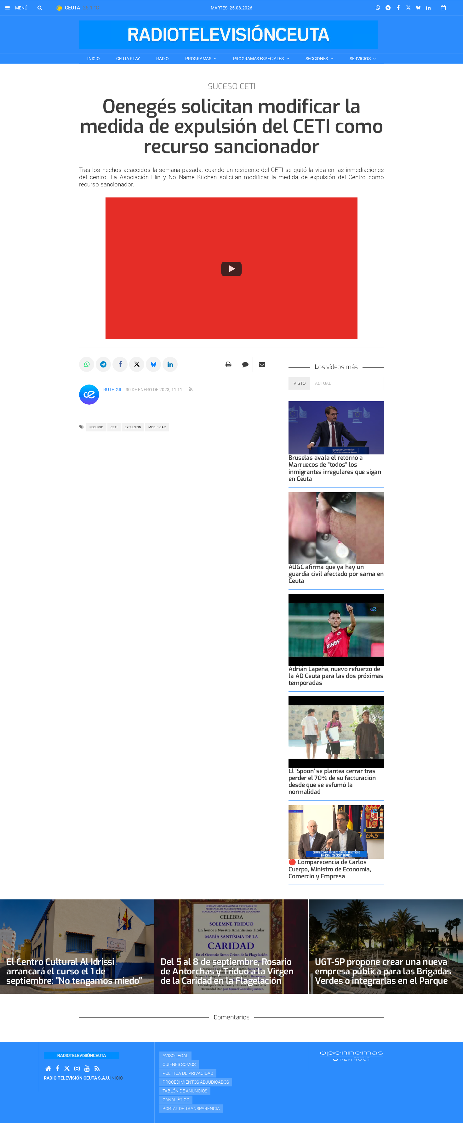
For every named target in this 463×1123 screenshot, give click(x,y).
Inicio (93, 58)
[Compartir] (378, 8)
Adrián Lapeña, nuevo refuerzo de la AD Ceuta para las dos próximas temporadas (336, 676)
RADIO (162, 58)
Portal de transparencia (191, 1108)
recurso (96, 427)
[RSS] (97, 1068)
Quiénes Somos (179, 1064)
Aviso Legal (175, 1055)
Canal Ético (176, 1099)
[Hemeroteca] (443, 8)
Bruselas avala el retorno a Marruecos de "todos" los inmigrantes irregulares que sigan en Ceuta (335, 468)
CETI (114, 427)
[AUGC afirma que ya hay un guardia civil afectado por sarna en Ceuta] (336, 528)
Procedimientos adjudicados (196, 1082)
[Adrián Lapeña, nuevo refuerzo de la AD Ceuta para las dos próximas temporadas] (336, 630)
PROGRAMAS (198, 58)
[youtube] (87, 1068)
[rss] (190, 390)
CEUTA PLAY (128, 58)
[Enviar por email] (262, 364)
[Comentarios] (245, 364)
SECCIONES (317, 58)
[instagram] (77, 1068)
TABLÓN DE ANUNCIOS (185, 1090)
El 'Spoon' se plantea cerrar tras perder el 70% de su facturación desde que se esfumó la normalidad (332, 781)
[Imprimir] (228, 364)
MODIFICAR (157, 427)
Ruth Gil (113, 389)
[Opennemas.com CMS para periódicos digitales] (351, 1055)
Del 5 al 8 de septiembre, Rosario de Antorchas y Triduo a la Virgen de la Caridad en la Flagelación (227, 971)
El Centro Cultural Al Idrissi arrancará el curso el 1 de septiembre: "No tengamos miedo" (74, 971)
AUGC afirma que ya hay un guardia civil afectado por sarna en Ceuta (336, 574)
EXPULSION (133, 427)
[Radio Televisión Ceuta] (228, 34)
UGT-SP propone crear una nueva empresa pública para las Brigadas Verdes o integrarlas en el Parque (383, 971)
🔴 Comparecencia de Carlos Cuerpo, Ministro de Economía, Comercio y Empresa (330, 869)
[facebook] (57, 1068)
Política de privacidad (188, 1073)
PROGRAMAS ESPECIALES (259, 58)
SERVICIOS (360, 58)
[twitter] (67, 1068)
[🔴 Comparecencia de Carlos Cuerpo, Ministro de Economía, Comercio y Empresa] (336, 832)
